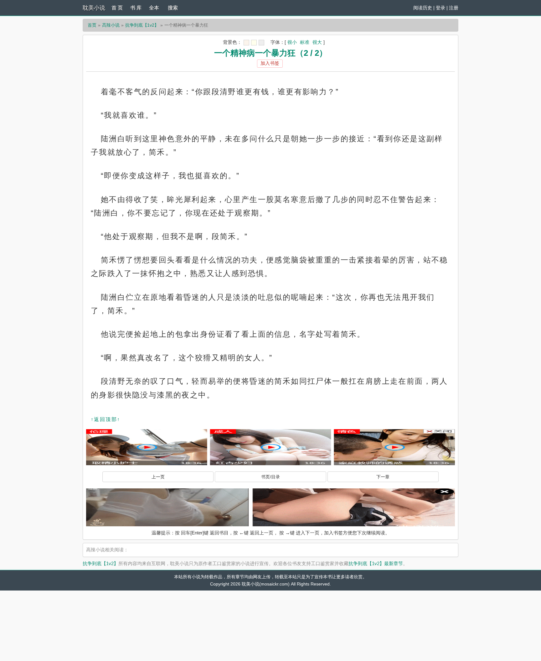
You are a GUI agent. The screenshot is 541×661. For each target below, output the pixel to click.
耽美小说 (94, 8)
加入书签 (269, 63)
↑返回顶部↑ (105, 419)
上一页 (158, 476)
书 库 (136, 7)
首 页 (117, 7)
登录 (440, 7)
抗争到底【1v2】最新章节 (375, 563)
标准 (304, 42)
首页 (92, 25)
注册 (453, 7)
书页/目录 (270, 476)
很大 (317, 42)
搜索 (173, 7)
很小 (292, 42)
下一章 (382, 476)
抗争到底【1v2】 (142, 25)
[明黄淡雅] (254, 42)
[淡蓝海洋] (246, 42)
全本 (154, 7)
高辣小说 (111, 25)
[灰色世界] (261, 42)
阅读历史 (422, 7)
